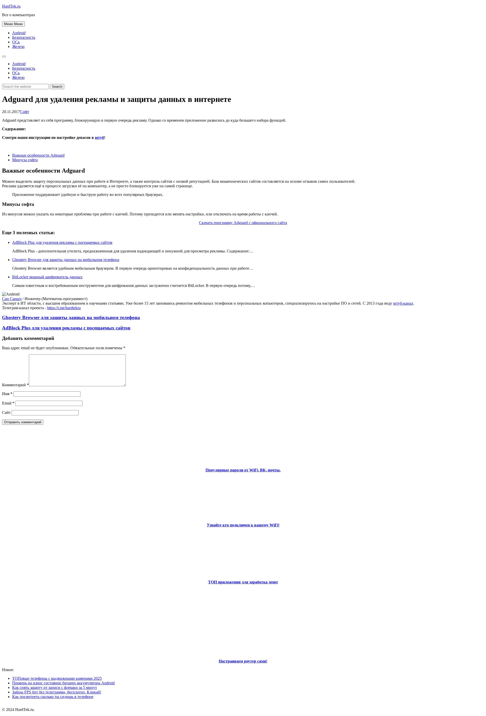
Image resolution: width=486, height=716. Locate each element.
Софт (24, 111)
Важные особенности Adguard (38, 155)
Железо (18, 46)
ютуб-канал (403, 303)
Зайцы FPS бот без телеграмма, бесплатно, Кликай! (56, 692)
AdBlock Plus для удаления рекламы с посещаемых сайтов (62, 242)
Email (8, 403)
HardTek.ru (11, 6)
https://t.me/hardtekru (64, 308)
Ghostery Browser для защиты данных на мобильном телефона (65, 260)
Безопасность (23, 37)
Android (19, 33)
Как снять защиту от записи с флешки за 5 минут (54, 687)
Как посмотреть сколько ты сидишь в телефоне (52, 696)
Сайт (6, 412)
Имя (7, 394)
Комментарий (15, 385)
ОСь (16, 42)
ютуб (99, 137)
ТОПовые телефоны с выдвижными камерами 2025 (57, 678)
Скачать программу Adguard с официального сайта (243, 223)
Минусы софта (25, 160)
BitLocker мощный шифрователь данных (47, 277)
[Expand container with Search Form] (4, 56)
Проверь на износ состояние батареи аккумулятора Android (63, 683)
